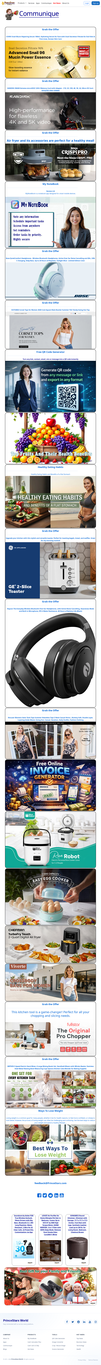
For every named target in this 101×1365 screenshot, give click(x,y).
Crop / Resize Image (58, 1346)
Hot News (31, 1349)
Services (31, 3)
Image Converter (57, 1342)
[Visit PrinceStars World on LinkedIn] (84, 1322)
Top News (80, 1338)
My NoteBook (32, 1338)
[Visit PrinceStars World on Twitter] (72, 1322)
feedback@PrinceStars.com (51, 1183)
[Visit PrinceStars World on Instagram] (95, 1322)
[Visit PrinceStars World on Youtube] (90, 1322)
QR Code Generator (58, 1338)
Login (87, 3)
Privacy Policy (82, 1360)
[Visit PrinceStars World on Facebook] (67, 1322)
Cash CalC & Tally (33, 1346)
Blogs (5, 1349)
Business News (82, 1342)
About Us (65, 3)
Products (21, 3)
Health (79, 1349)
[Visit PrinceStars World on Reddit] (78, 1322)
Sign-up (96, 3)
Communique (46, 3)
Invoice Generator (58, 1349)
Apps (38, 3)
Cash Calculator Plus (34, 1342)
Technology (80, 1346)
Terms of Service (93, 1360)
